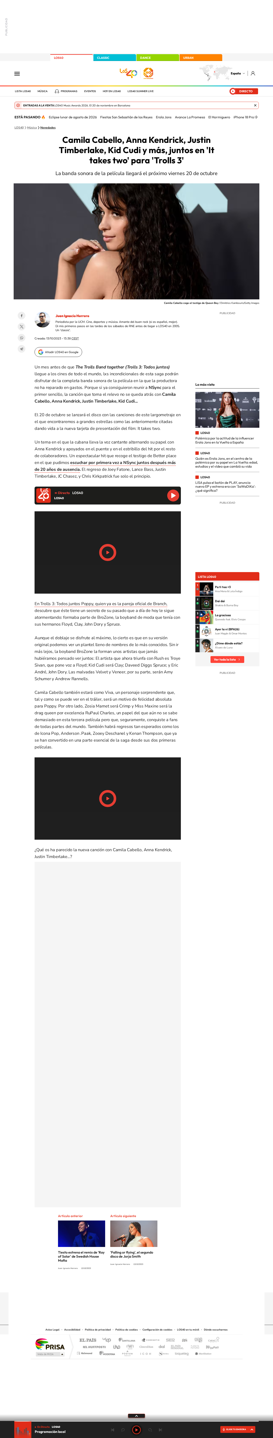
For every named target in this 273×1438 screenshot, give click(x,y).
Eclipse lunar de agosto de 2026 (73, 117)
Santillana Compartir (150, 1340)
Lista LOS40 (23, 91)
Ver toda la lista (225, 659)
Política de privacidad (98, 1329)
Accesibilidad (72, 1329)
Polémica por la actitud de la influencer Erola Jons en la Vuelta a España (224, 440)
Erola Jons (163, 117)
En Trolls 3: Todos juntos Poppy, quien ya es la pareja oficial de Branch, (101, 604)
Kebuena (208, 1345)
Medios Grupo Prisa (50, 1354)
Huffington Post (93, 1345)
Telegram (21, 349)
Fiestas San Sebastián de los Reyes (126, 117)
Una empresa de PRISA (50, 1344)
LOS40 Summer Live (141, 91)
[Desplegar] (136, 1416)
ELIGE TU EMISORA (236, 1429)
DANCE (145, 58)
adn (197, 1340)
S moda (163, 1352)
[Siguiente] (256, 117)
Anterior (112, 1429)
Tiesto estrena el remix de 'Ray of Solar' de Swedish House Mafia (81, 1256)
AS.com (183, 1340)
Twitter (21, 327)
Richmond (85, 1352)
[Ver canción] (206, 589)
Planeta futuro (193, 1345)
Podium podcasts (127, 1352)
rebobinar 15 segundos (122, 1429)
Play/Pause (107, 552)
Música (43, 91)
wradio (129, 1345)
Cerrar (255, 105)
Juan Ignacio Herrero (72, 316)
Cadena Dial (162, 1345)
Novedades (48, 127)
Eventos (90, 91)
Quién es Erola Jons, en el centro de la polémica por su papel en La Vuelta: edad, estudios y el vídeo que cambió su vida (226, 462)
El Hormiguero (219, 117)
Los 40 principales (108, 1340)
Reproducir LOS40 (173, 496)
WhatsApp (21, 338)
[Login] (253, 73)
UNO (117, 1345)
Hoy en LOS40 (112, 91)
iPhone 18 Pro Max (247, 117)
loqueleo (182, 1352)
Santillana (128, 1340)
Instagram (110, 1284)
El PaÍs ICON (145, 1352)
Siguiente (160, 1429)
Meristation (202, 1352)
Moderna (106, 1352)
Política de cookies (126, 1329)
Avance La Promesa (190, 117)
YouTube (128, 1284)
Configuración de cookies (157, 1329)
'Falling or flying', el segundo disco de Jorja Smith (131, 1254)
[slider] (136, 1421)
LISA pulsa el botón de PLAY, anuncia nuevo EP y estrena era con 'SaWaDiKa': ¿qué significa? (225, 486)
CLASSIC (103, 58)
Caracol (212, 1340)
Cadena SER (169, 1340)
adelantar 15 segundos (150, 1429)
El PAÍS (88, 1340)
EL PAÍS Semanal (177, 1345)
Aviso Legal (52, 1329)
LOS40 (58, 58)
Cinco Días (145, 1345)
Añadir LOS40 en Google (61, 352)
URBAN (188, 58)
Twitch (153, 1284)
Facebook (21, 315)
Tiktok (119, 1284)
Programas (69, 91)
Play (136, 1430)
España (236, 73)
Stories (162, 1284)
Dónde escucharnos (216, 1329)
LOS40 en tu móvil (188, 1329)
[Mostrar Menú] (20, 73)
